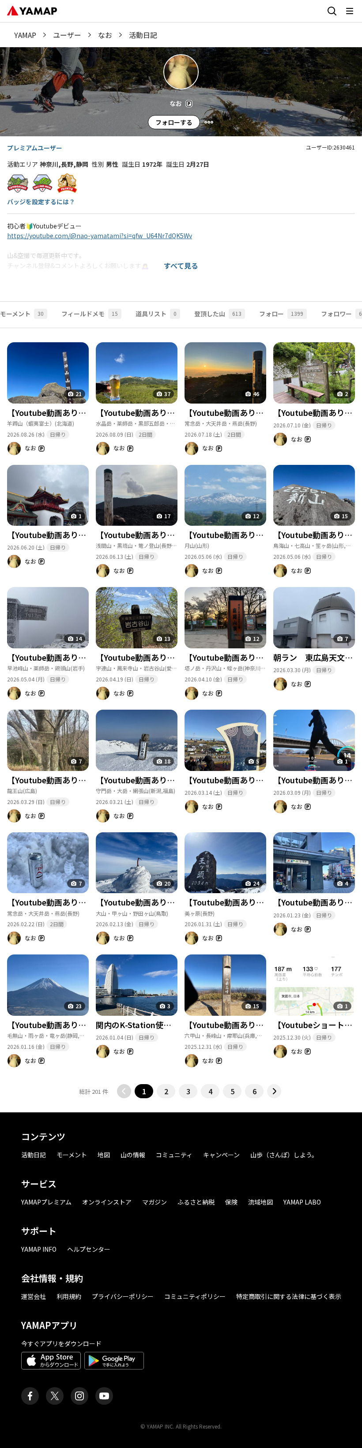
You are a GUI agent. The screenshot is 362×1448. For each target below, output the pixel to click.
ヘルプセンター (88, 1249)
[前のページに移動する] (124, 1091)
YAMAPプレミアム (46, 1201)
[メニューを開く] (349, 11)
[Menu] (209, 122)
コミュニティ (174, 1154)
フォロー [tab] (281, 313)
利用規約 (69, 1296)
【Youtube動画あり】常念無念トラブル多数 (86, 902)
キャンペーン (221, 1154)
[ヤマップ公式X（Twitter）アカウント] (55, 1396)
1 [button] (144, 1091)
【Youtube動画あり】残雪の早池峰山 (74, 657)
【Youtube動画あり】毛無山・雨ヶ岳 (74, 1024)
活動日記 (33, 1154)
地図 (104, 1154)
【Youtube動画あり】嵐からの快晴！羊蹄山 (86, 412)
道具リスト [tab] (156, 313)
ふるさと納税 (196, 1201)
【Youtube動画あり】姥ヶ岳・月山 (248, 534)
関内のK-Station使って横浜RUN (154, 1024)
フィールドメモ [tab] (89, 313)
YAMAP (25, 35)
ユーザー (67, 35)
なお (105, 35)
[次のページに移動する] (274, 1091)
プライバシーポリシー (123, 1296)
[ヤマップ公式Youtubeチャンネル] (104, 1396)
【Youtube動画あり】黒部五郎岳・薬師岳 (171, 412)
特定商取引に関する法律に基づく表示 (288, 1296)
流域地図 (260, 1201)
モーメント (72, 1154)
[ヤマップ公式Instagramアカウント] (79, 1396)
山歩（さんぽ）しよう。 (284, 1154)
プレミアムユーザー (34, 147)
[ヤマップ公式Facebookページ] (30, 1396)
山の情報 (133, 1154)
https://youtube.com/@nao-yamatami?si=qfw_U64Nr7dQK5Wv (99, 235)
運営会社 (33, 1296)
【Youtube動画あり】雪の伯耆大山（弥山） (175, 902)
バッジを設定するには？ (41, 201)
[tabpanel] (181, 713)
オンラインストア (107, 1201)
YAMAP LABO (302, 1201)
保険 (231, 1201)
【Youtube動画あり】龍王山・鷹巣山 (74, 780)
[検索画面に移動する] (332, 11)
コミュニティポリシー (195, 1296)
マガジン (154, 1201)
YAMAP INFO (39, 1249)
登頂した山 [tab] (217, 313)
